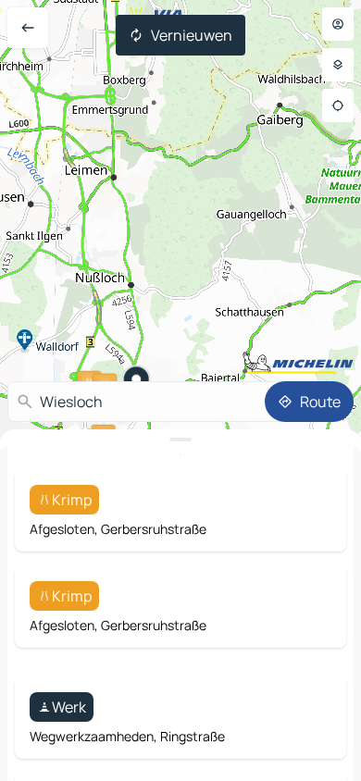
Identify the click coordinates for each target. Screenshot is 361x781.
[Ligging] (338, 105)
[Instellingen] (338, 64)
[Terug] (27, 27)
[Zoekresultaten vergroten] (180, 439)
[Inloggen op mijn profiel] (338, 24)
